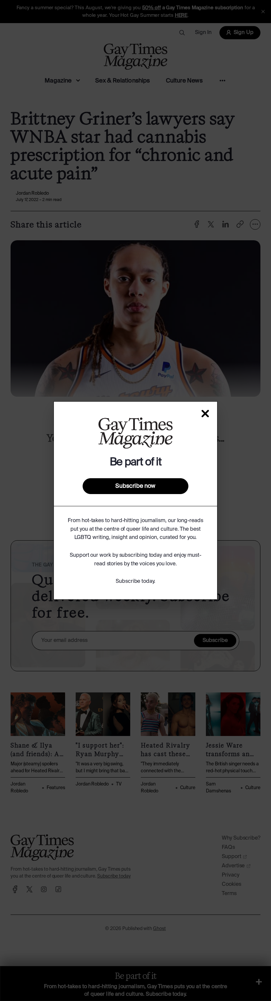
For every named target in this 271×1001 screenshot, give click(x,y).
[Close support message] (205, 413)
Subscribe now (135, 486)
